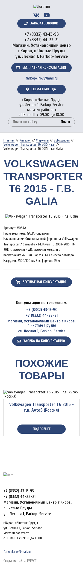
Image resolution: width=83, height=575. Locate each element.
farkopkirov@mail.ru (42, 78)
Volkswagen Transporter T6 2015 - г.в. (29, 144)
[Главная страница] (41, 8)
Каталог (25, 140)
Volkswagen (62, 140)
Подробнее (41, 429)
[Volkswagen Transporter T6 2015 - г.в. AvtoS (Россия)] (41, 394)
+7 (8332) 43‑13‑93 (41, 34)
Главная (9, 140)
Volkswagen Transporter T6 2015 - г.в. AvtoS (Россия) (41, 407)
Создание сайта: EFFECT (20, 561)
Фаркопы (42, 140)
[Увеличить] (41, 216)
